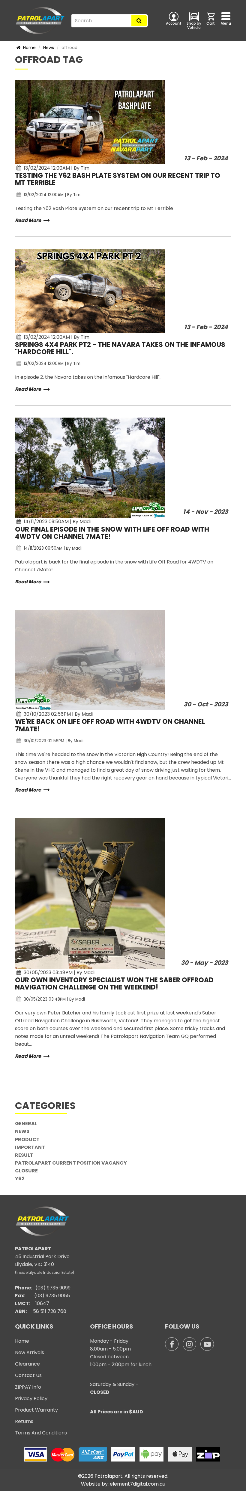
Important (30, 1147)
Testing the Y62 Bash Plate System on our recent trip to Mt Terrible (117, 179)
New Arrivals (29, 1352)
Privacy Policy (31, 1398)
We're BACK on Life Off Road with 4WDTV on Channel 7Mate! (110, 725)
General (26, 1123)
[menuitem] (211, 20)
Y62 (20, 1178)
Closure (26, 1170)
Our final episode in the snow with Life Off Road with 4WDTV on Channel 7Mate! (112, 533)
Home (29, 48)
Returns (24, 1421)
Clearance (27, 1363)
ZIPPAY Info (28, 1387)
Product (27, 1139)
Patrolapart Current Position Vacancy (71, 1162)
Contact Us (28, 1375)
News (48, 48)
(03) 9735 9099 (52, 1287)
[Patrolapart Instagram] (189, 1344)
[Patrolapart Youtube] (207, 1344)
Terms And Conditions (41, 1432)
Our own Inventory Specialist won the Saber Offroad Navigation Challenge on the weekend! (114, 983)
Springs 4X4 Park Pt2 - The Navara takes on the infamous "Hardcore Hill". (120, 348)
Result (24, 1155)
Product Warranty (36, 1409)
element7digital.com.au (137, 1483)
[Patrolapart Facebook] (171, 1344)
